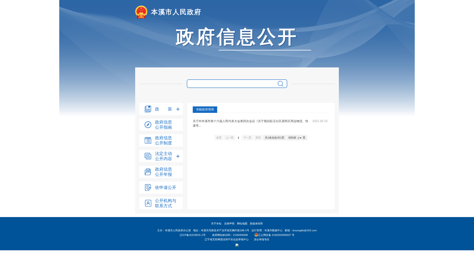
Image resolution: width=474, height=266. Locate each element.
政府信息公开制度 (163, 140)
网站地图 (242, 223)
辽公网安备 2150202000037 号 (276, 234)
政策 (163, 109)
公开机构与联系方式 (165, 203)
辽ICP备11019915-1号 (193, 234)
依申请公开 (165, 187)
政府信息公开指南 (163, 125)
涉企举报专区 (261, 239)
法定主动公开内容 (163, 156)
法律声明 (229, 223)
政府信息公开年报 (163, 172)
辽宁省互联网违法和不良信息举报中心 (227, 239)
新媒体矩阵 (256, 223)
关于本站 (216, 223)
